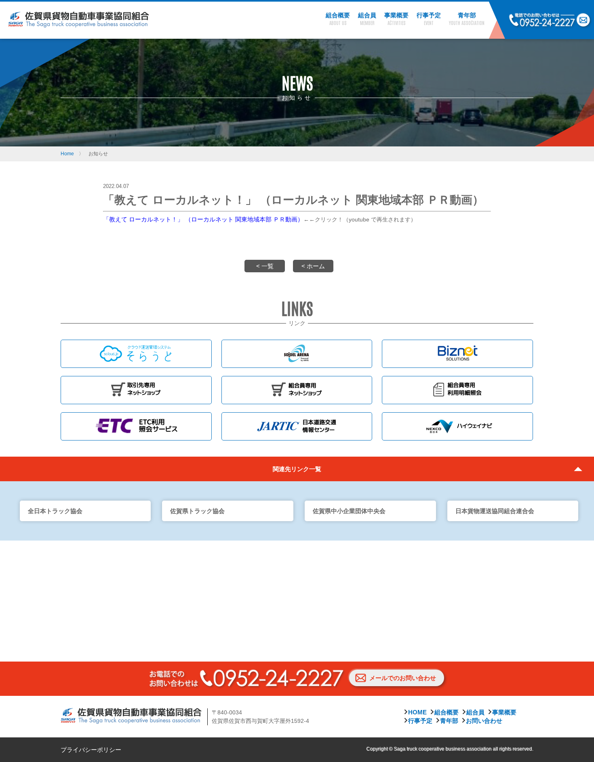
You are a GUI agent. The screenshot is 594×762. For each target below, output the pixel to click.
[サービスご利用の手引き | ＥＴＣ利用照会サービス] (136, 426)
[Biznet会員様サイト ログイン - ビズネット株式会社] (457, 354)
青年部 (449, 720)
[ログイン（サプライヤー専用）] (136, 390)
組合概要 (446, 712)
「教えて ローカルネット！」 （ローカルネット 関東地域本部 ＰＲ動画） (203, 219)
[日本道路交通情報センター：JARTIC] (297, 426)
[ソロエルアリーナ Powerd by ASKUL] (297, 354)
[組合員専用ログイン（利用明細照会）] (457, 390)
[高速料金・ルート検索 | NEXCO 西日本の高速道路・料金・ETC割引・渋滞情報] (457, 426)
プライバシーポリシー (91, 749)
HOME (417, 712)
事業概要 (504, 712)
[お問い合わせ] (583, 20)
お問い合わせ (484, 720)
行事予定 (420, 720)
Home (67, 154)
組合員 (475, 712)
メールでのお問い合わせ (402, 677)
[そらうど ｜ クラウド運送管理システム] (136, 354)
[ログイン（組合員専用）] (297, 390)
